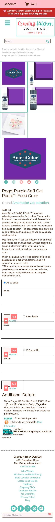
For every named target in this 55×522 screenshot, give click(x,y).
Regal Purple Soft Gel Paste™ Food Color (21, 55)
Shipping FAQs (27, 487)
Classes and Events (27, 480)
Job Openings (28, 493)
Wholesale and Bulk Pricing (27, 474)
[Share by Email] (29, 181)
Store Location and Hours (27, 477)
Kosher (12, 388)
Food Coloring (8, 52)
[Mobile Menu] (7, 23)
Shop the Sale (40, 14)
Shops (5, 48)
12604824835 (27, 466)
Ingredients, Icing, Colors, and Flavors (27, 48)
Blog (27, 500)
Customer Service (28, 490)
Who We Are (27, 471)
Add (14, 384)
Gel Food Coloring (24, 52)
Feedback (28, 484)
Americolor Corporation (30, 203)
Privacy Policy (27, 497)
